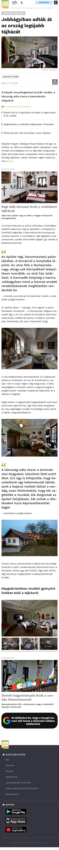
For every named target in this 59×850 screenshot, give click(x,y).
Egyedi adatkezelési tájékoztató (22, 789)
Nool (10, 161)
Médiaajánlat (12, 794)
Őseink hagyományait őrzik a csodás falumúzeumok (27, 697)
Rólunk (9, 771)
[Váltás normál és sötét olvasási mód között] (22, 2)
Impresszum (11, 777)
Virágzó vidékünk (13, 13)
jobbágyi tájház (32, 8)
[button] (55, 8)
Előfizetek (44, 2)
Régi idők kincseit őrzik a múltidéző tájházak (29, 209)
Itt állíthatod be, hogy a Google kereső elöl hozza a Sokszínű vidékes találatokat (33, 720)
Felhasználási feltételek (18, 783)
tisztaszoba (49, 8)
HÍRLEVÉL (10, 765)
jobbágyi (17, 8)
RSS (7, 760)
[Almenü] (14, 2)
